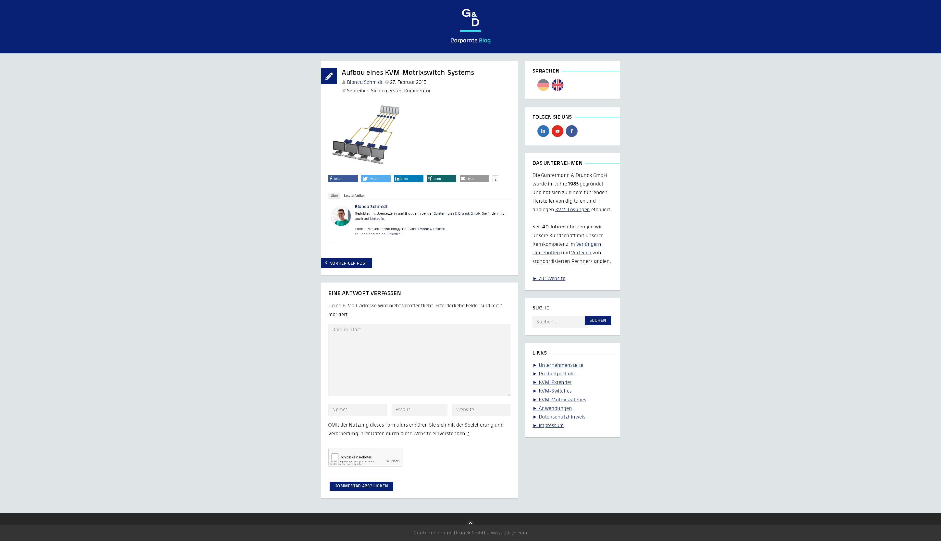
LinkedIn (377, 219)
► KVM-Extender (551, 382)
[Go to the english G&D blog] (557, 85)
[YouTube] (557, 131)
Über (334, 195)
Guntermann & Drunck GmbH (457, 213)
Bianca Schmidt (365, 82)
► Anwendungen (552, 408)
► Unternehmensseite (557, 365)
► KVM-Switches (552, 391)
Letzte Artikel (354, 195)
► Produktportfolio (554, 373)
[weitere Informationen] (495, 179)
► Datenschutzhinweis (558, 417)
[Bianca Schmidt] (341, 224)
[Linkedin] (543, 131)
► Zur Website (548, 278)
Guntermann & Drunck (427, 229)
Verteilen (581, 252)
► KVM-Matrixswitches (559, 399)
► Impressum (548, 425)
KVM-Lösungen (572, 209)
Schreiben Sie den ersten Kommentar (389, 90)
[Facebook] (572, 131)
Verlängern (588, 244)
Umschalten (546, 252)
